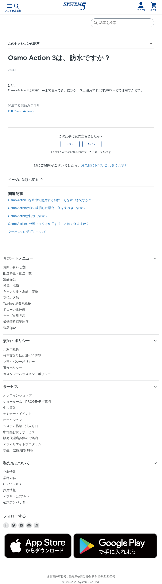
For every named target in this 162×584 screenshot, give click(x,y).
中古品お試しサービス (19, 432)
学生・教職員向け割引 (19, 450)
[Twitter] (14, 525)
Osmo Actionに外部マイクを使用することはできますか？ (48, 223)
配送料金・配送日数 (17, 273)
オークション (12, 420)
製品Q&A (9, 328)
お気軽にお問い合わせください (104, 165)
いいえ (92, 144)
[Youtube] (21, 525)
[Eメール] (29, 525)
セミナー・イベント (17, 413)
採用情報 (9, 490)
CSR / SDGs (12, 484)
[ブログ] (36, 525)
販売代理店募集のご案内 (20, 438)
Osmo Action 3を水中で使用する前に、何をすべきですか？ (50, 200)
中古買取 (9, 407)
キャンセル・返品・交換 (20, 291)
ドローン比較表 (14, 309)
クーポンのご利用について (27, 232)
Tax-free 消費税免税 (17, 303)
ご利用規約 (11, 349)
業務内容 (9, 478)
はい (70, 144)
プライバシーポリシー (19, 361)
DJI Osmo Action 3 (21, 111)
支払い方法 (11, 297)
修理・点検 (11, 285)
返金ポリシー (12, 368)
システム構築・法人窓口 (20, 426)
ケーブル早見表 (14, 315)
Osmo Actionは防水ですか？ (28, 216)
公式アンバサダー (15, 502)
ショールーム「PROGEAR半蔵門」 (28, 401)
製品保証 (9, 279)
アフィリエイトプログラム (22, 444)
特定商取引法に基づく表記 (22, 355)
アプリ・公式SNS (16, 496)
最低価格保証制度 (15, 321)
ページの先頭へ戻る (23, 179)
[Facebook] (6, 525)
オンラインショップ (17, 395)
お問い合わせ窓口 (15, 267)
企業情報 (9, 472)
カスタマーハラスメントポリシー (27, 374)
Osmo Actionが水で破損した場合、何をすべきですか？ (47, 208)
